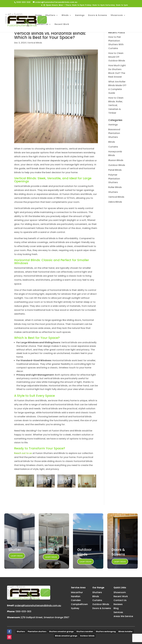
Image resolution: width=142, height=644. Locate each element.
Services (118, 612)
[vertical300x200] (25, 486)
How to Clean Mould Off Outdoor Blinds (116, 57)
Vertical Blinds (35, 42)
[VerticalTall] (66, 487)
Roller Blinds (115, 187)
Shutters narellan (84, 631)
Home (38, 15)
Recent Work (62, 24)
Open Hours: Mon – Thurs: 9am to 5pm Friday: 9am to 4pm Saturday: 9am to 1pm (87, 5)
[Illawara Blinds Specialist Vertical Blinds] (87, 487)
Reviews (118, 604)
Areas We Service (123, 616)
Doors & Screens (97, 15)
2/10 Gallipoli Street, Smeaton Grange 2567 (45, 617)
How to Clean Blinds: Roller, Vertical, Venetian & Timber (115, 105)
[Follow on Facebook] (9, 631)
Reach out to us (23, 453)
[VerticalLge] (46, 487)
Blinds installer (125, 631)
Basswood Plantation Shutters (114, 133)
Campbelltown (79, 604)
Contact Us (41, 24)
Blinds (65, 15)
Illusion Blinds (115, 160)
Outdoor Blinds (116, 165)
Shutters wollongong (106, 631)
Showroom (117, 15)
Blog (116, 608)
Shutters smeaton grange (61, 631)
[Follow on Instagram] (9, 637)
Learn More (17, 555)
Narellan (75, 596)
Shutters (50, 15)
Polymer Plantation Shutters (114, 178)
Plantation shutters (37, 631)
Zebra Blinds (115, 201)
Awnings (80, 15)
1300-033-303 (23, 611)
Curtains (113, 146)
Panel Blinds (115, 170)
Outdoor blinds (87, 636)
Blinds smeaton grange (66, 636)
